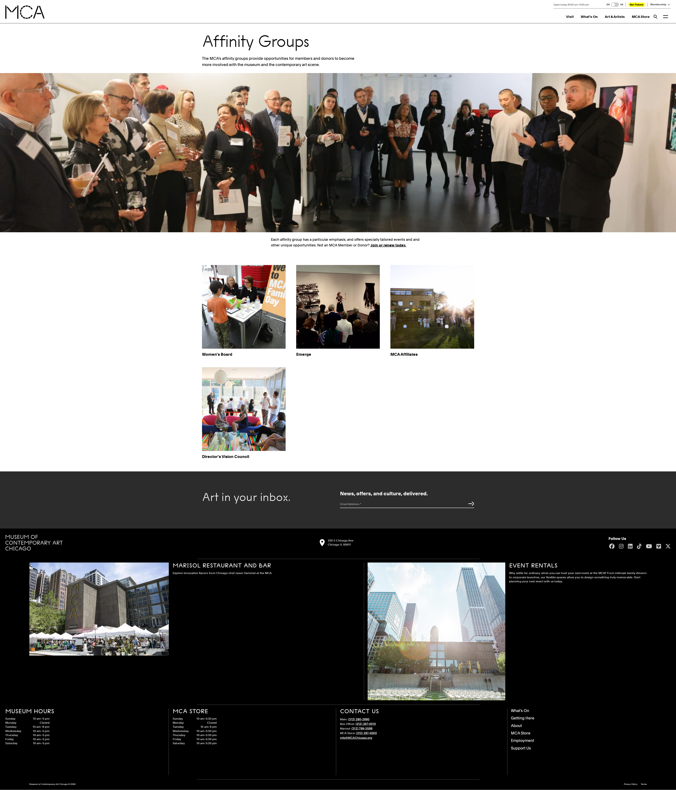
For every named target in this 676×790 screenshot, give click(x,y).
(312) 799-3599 (362, 728)
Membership (658, 4)
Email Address (350, 504)
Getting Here (522, 718)
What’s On (589, 17)
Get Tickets (636, 4)
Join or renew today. (388, 245)
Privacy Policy (630, 784)
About (516, 725)
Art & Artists (615, 17)
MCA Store (641, 17)
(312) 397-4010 (366, 724)
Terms (644, 784)
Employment (522, 740)
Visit (570, 17)
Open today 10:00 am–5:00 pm (571, 4)
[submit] (470, 504)
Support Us (521, 748)
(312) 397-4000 (366, 733)
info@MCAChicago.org (356, 738)
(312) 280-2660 (359, 719)
